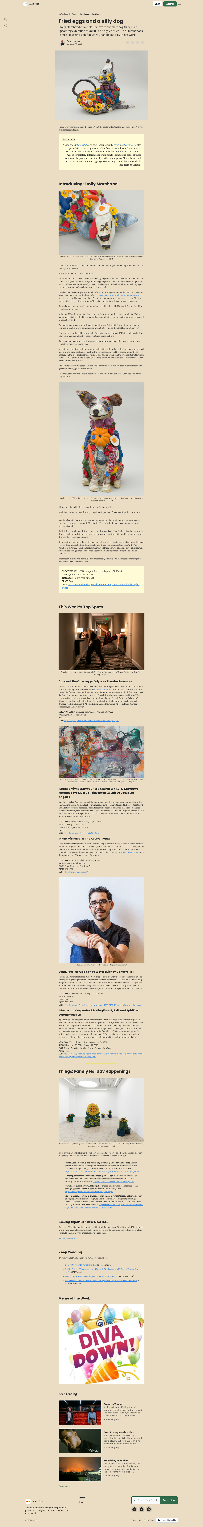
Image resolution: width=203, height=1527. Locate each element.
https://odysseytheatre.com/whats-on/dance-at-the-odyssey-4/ (91, 720)
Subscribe (170, 3)
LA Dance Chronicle (101, 689)
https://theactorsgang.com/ (76, 872)
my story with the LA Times (126, 852)
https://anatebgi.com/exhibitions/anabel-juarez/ (113, 1181)
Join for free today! (67, 1238)
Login (157, 3)
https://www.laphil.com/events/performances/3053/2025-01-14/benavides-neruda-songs (102, 1005)
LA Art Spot (63, 14)
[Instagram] (149, 1509)
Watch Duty (82, 145)
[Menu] (179, 3)
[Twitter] (134, 1509)
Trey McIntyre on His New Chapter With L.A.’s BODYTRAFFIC (91, 1276)
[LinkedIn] (142, 1509)
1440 (94, 1227)
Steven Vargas (73, 41)
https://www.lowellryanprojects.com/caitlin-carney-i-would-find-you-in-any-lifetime (102, 1171)
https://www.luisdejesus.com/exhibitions (81, 833)
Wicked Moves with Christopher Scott (81, 1265)
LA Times (128, 145)
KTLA (117, 145)
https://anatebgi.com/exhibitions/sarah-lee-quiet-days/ (89, 1192)
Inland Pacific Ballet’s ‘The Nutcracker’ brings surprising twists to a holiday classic (101, 1280)
